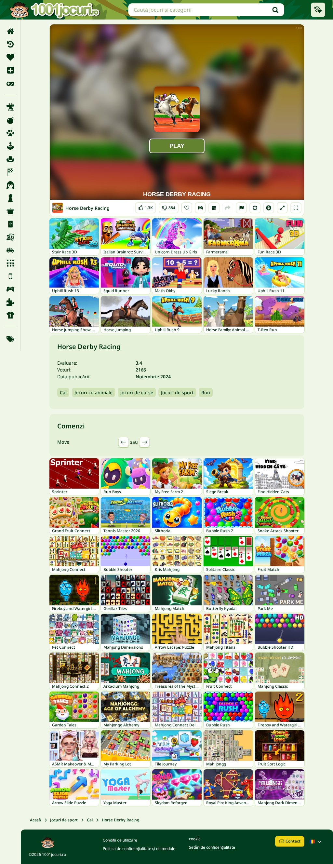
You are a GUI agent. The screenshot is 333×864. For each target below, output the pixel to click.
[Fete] (10, 185)
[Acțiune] (10, 120)
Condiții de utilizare (120, 840)
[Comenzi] (200, 207)
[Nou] (10, 70)
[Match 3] (10, 263)
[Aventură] (10, 159)
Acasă (35, 820)
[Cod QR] (214, 207)
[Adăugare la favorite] (186, 207)
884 (169, 206)
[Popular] (10, 83)
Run (205, 392)
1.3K (145, 206)
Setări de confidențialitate (212, 847)
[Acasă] (10, 31)
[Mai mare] (282, 207)
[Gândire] (10, 198)
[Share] (227, 207)
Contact (293, 841)
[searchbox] (206, 9)
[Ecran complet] (295, 207)
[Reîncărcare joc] (254, 207)
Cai (63, 392)
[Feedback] (241, 207)
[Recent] (10, 44)
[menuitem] (10, 31)
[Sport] (10, 315)
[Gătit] (10, 211)
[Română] (316, 841)
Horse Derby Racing (121, 820)
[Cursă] (10, 172)
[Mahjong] (10, 224)
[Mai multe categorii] (10, 338)
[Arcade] (10, 146)
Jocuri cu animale (93, 392)
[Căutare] (275, 10)
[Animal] (10, 133)
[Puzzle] (10, 302)
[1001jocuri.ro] (54, 10)
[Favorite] (10, 57)
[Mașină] (10, 250)
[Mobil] (10, 276)
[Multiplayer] (10, 289)
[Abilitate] (10, 107)
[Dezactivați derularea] (268, 207)
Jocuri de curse (136, 392)
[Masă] (10, 237)
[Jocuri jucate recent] (318, 10)
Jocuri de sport (177, 392)
